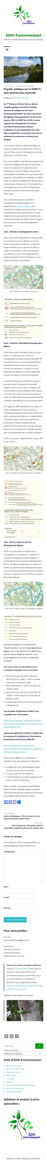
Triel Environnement (14, 1091)
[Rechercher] (39, 1046)
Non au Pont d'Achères (15, 1088)
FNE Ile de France (13, 1072)
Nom (6, 886)
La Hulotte (10, 1078)
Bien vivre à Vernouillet (15, 1069)
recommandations (21, 968)
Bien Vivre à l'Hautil (14, 1065)
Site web (7, 908)
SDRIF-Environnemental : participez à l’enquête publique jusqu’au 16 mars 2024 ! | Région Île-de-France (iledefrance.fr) (23, 723)
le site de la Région (23, 206)
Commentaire (10, 851)
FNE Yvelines (11, 1075)
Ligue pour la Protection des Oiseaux (20, 1085)
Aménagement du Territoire (24, 86)
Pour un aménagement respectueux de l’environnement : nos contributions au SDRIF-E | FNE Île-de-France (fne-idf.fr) (23, 748)
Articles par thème (11, 1050)
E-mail (7, 897)
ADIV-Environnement (23, 35)
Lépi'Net (9, 1082)
